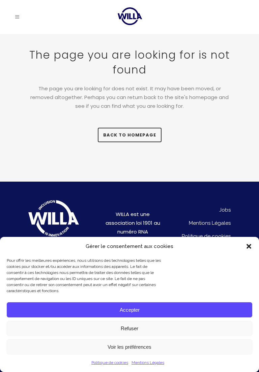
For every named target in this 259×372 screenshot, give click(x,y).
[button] (249, 246)
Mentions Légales (148, 362)
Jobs (225, 210)
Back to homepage (129, 135)
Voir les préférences (129, 347)
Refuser (129, 328)
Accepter (130, 310)
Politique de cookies (109, 362)
